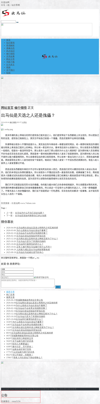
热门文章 (10, 294)
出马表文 (10, 64)
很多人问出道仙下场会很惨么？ (28, 357)
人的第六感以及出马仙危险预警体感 (33, 249)
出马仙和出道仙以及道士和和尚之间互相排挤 (37, 228)
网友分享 (10, 59)
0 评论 (24, 122)
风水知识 (10, 51)
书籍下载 (10, 62)
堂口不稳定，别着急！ (22, 355)
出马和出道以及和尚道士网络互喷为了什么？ (37, 239)
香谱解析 (10, 45)
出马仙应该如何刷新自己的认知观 (30, 215)
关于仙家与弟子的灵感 (22, 341)
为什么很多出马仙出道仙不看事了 (32, 230)
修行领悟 (10, 54)
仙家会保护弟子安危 (21, 349)
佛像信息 (10, 48)
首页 (8, 40)
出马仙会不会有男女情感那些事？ (32, 233)
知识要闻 (10, 43)
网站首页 (7, 107)
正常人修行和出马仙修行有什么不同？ (34, 247)
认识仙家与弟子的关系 (23, 352)
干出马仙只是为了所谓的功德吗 (31, 241)
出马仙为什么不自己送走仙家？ (29, 213)
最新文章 (10, 292)
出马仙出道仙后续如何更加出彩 (31, 236)
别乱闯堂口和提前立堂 (22, 338)
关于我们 (10, 70)
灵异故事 (10, 56)
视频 (8, 67)
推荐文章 (10, 297)
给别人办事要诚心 (20, 344)
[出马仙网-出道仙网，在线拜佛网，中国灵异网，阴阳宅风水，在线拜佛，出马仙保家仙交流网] (14, 16)
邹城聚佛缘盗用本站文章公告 (29, 300)
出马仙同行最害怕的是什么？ (29, 244)
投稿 (8, 73)
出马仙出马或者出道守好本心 (29, 252)
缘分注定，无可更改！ (22, 346)
